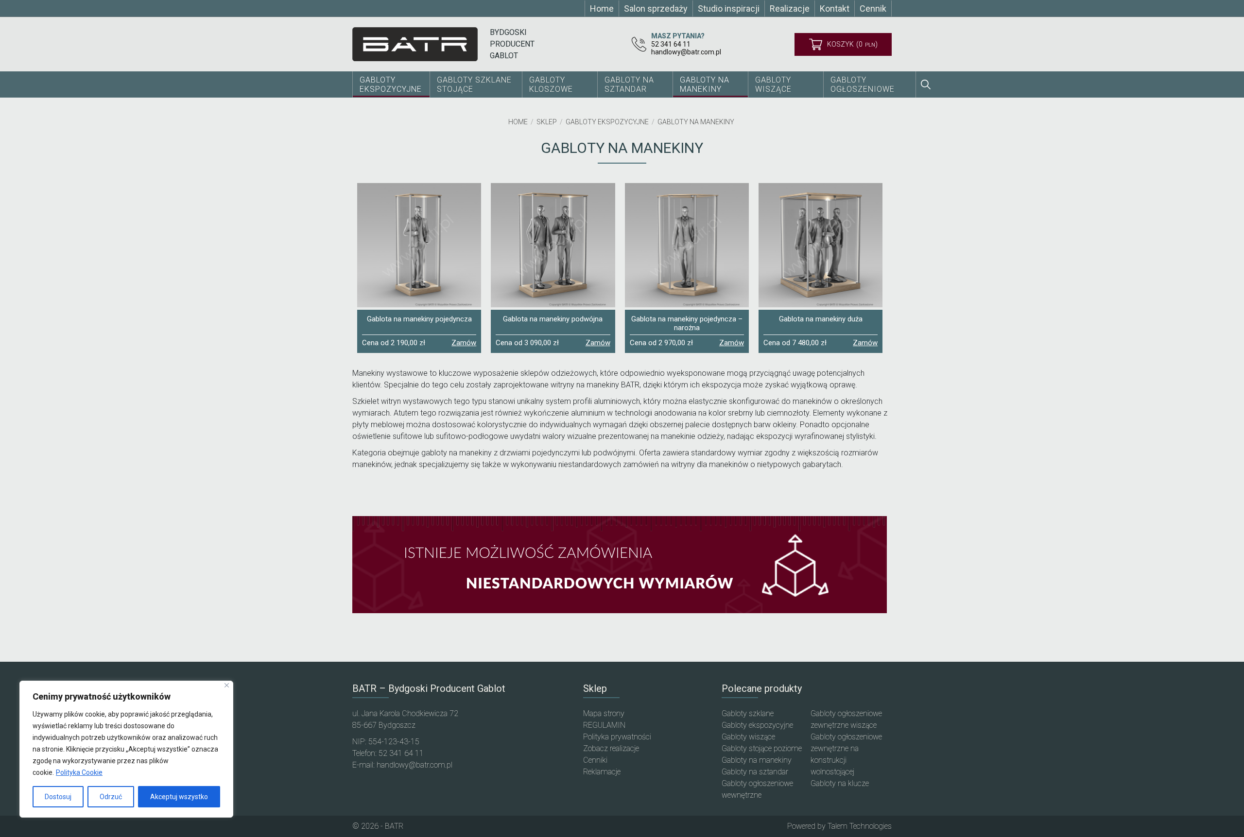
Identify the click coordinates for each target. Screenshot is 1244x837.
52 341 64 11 (671, 44)
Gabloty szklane (748, 713)
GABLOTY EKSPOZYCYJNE (391, 84)
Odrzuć (111, 797)
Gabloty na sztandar (755, 771)
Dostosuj (58, 797)
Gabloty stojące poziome (762, 748)
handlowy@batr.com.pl (686, 52)
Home (518, 122)
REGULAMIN (604, 725)
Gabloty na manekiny (695, 122)
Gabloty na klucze (840, 783)
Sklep (546, 122)
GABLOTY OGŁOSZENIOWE (862, 84)
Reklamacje (602, 771)
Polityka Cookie (79, 772)
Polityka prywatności (617, 736)
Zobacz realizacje (611, 748)
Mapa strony (603, 713)
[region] (126, 749)
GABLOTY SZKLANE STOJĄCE (474, 84)
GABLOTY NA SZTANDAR (629, 84)
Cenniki (595, 760)
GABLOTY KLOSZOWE (551, 84)
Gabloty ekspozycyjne (607, 122)
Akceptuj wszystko (179, 797)
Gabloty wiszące (773, 84)
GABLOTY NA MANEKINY (704, 84)
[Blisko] (227, 685)
